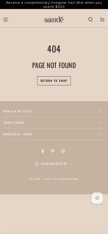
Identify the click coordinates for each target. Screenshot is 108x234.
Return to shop (54, 81)
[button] (90, 19)
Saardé (47, 179)
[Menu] (6, 19)
